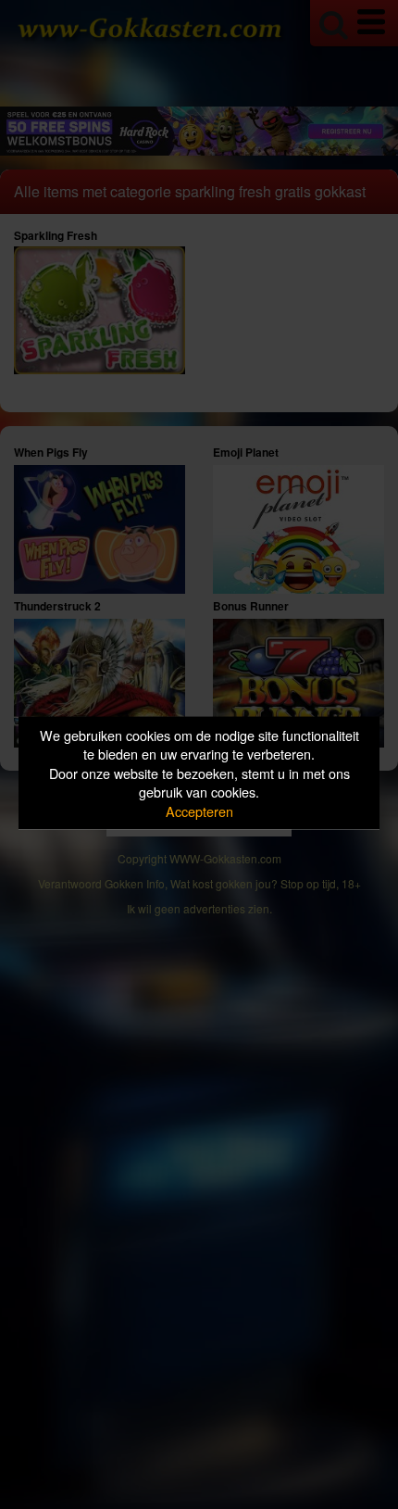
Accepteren (199, 810)
